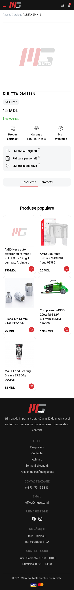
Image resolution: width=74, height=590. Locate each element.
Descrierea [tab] (29, 182)
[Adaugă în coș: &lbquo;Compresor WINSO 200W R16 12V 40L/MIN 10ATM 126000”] (66, 330)
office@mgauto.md (37, 502)
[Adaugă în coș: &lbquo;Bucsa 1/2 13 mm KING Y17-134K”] (31, 330)
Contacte (37, 453)
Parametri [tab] (46, 182)
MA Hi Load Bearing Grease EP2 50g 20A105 (18, 375)
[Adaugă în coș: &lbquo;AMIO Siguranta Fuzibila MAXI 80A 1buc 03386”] (66, 269)
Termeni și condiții (37, 465)
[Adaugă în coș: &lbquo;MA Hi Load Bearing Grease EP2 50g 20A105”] (31, 386)
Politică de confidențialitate (37, 471)
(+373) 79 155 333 (37, 487)
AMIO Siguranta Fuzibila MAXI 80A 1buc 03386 (51, 258)
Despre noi (37, 447)
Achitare (37, 459)
